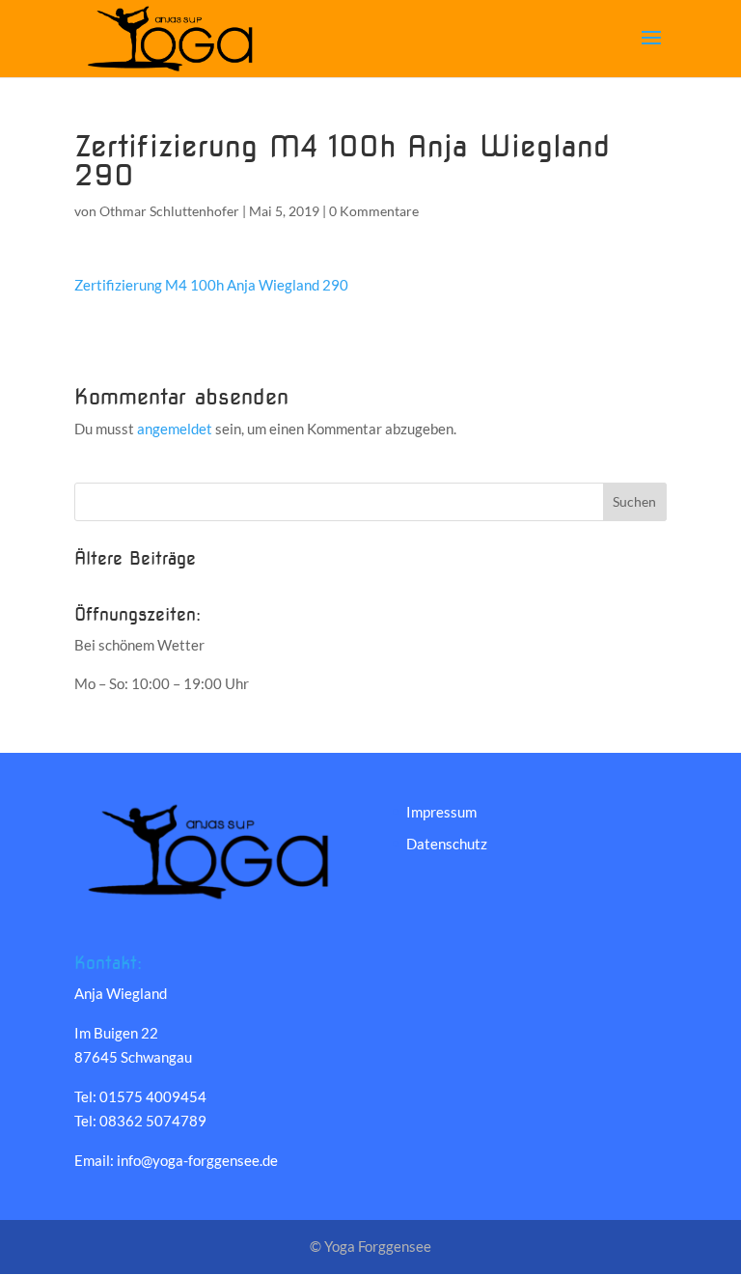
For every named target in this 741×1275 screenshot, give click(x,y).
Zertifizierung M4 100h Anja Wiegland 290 (211, 284)
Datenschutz (446, 843)
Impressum (441, 811)
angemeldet (174, 428)
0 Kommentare (374, 211)
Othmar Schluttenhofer (169, 211)
